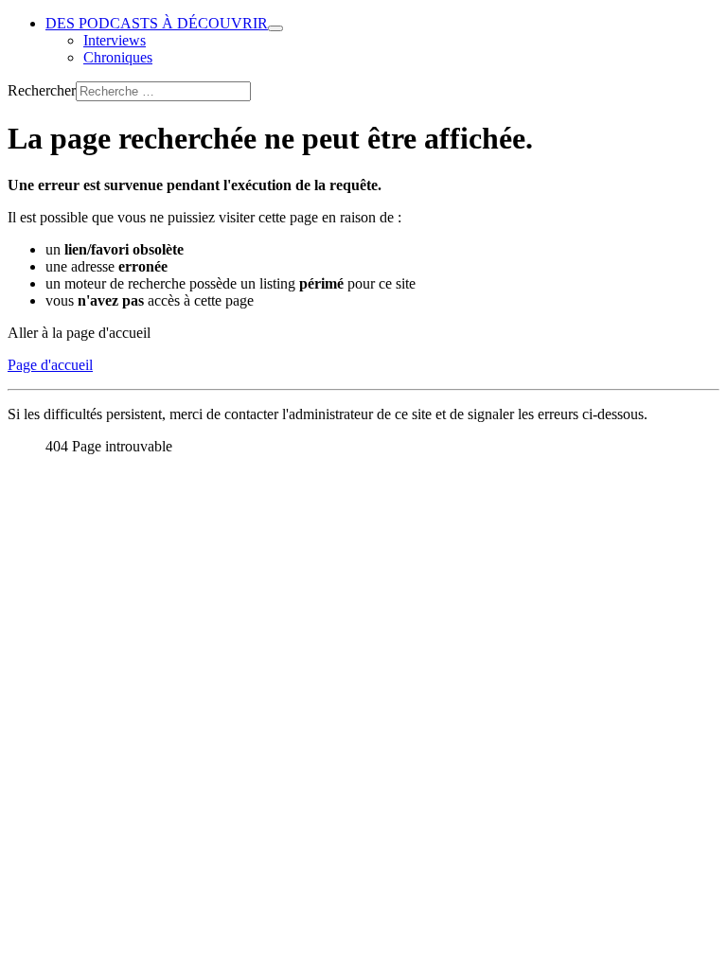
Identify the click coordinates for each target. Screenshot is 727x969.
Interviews (114, 40)
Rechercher (42, 90)
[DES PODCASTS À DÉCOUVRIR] (275, 28)
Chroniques (117, 57)
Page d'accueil (50, 365)
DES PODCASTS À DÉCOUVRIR (156, 23)
